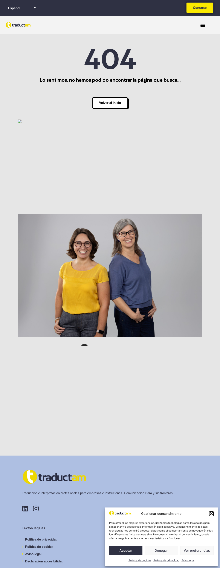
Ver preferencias (197, 550)
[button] (211, 514)
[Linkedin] (25, 508)
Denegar (161, 550)
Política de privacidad (166, 560)
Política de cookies (139, 560)
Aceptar (125, 550)
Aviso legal (188, 560)
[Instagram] (36, 508)
